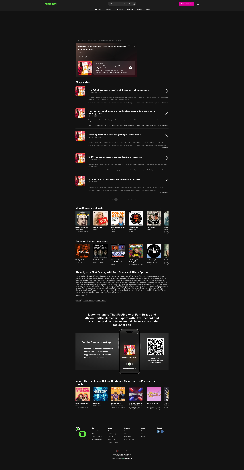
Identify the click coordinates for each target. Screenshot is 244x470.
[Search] (134, 4)
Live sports (119, 9)
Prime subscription (130, 439)
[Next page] (131, 199)
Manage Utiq (111, 439)
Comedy (81, 56)
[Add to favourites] (129, 46)
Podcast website (80, 295)
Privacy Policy (112, 433)
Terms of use (112, 431)
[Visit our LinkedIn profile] (158, 432)
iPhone (143, 431)
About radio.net (96, 431)
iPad (142, 433)
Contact (126, 431)
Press (93, 433)
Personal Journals (91, 56)
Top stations (97, 9)
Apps (125, 433)
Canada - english (123, 451)
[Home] (78, 40)
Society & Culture (101, 300)
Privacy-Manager (113, 442)
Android (143, 436)
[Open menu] (198, 4)
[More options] (134, 46)
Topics (148, 9)
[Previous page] (112, 199)
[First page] (108, 199)
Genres (139, 9)
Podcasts (108, 9)
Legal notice (111, 436)
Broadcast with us (97, 439)
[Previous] (160, 207)
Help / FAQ (127, 436)
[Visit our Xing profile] (162, 432)
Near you (130, 9)
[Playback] (130, 67)
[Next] (166, 207)
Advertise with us (97, 436)
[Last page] (135, 199)
